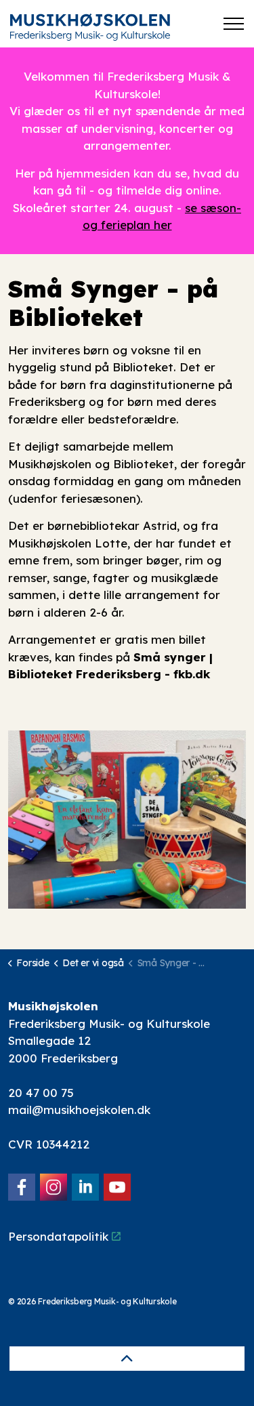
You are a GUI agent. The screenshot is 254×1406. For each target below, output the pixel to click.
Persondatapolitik (58, 1236)
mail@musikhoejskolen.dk (79, 1109)
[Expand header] (233, 23)
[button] (127, 819)
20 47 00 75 (41, 1092)
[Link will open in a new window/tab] (21, 1187)
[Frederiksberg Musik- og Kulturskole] (90, 27)
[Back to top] (127, 1358)
